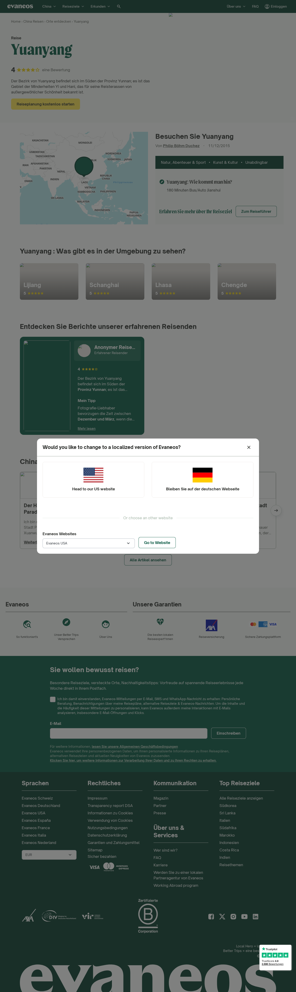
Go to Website (157, 542)
